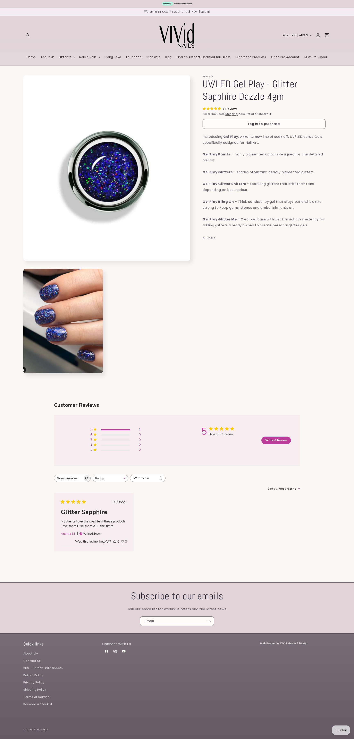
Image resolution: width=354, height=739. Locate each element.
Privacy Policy (33, 682)
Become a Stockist (37, 704)
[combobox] (110, 478)
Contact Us (32, 661)
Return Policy (33, 675)
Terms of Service (36, 697)
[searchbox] (68, 478)
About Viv (30, 653)
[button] (27, 35)
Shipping (231, 114)
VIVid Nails (41, 729)
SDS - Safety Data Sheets (43, 668)
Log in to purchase (264, 124)
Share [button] (211, 238)
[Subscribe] (209, 621)
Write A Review (276, 440)
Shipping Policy (34, 690)
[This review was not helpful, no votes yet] (122, 541)
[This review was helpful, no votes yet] (114, 541)
